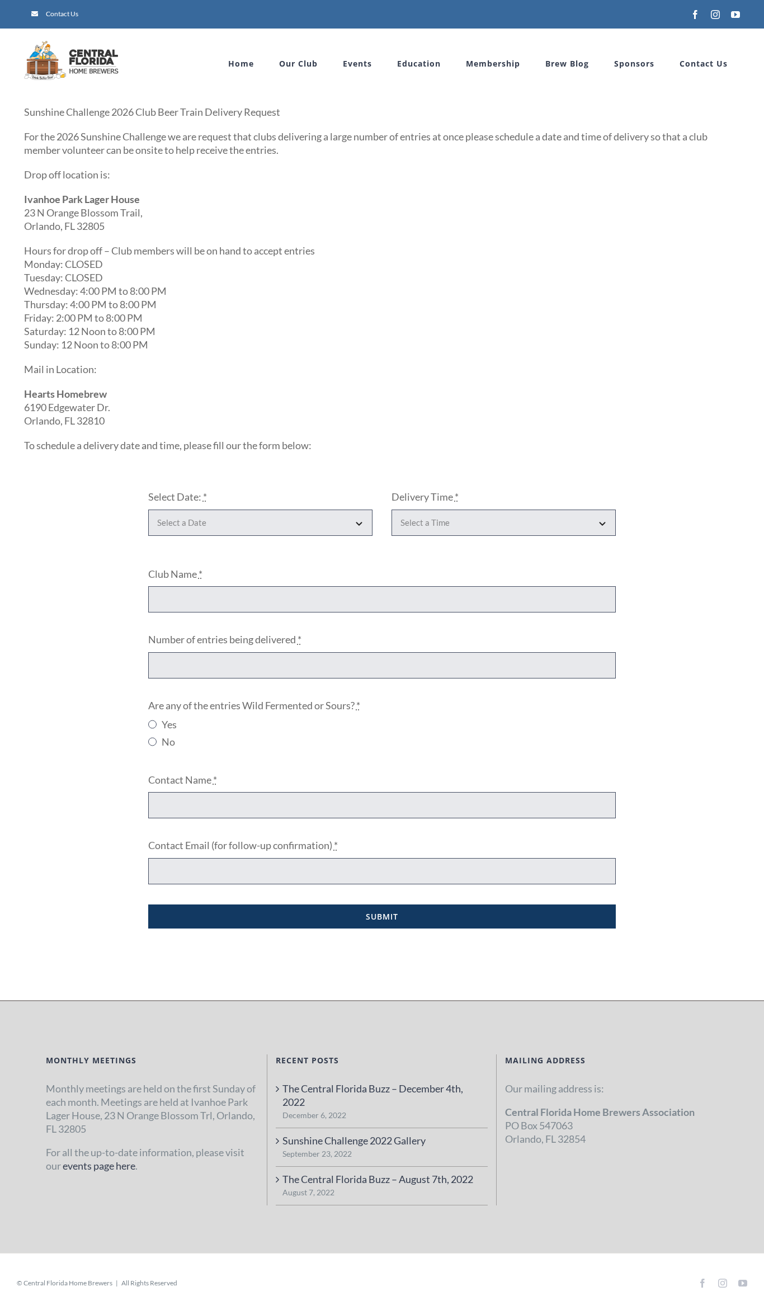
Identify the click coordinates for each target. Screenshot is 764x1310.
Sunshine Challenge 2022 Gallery (354, 1140)
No (168, 742)
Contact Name (182, 780)
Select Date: (177, 497)
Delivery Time (425, 497)
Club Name (175, 574)
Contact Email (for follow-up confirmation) (243, 845)
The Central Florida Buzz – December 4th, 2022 (372, 1095)
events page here (99, 1166)
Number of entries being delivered (224, 639)
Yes (169, 724)
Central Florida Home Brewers (67, 1283)
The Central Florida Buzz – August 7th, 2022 (377, 1179)
